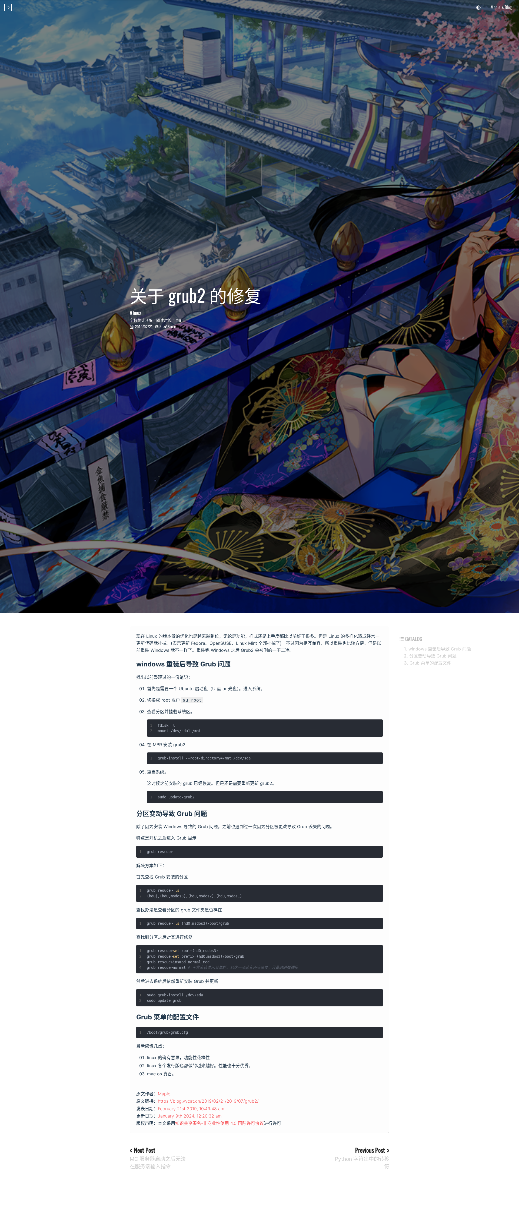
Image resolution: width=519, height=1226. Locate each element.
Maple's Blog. (502, 7)
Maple (164, 1093)
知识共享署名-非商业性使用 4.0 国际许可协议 (219, 1123)
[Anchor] (234, 663)
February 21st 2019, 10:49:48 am (191, 1108)
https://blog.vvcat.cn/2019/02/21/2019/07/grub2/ (208, 1101)
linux (137, 312)
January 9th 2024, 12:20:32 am (190, 1116)
